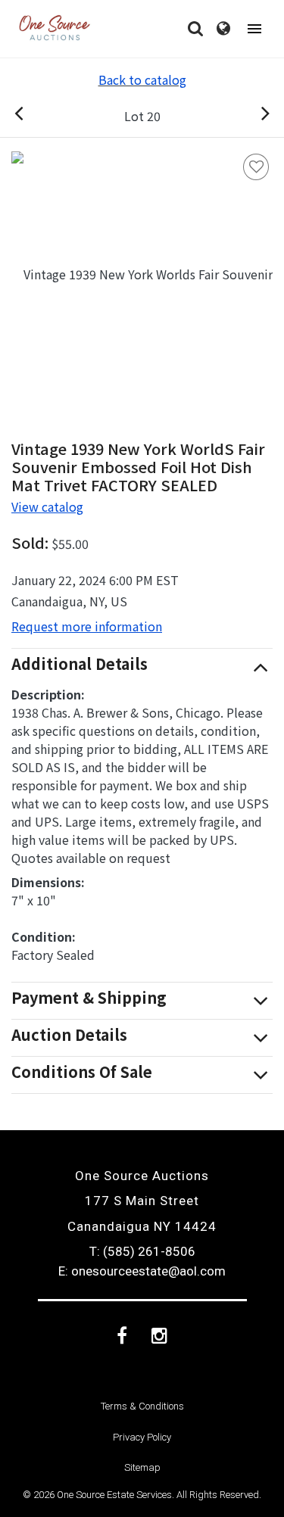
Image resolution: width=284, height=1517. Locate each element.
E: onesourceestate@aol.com (142, 1271)
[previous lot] (35, 116)
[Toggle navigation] (254, 29)
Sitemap (142, 1467)
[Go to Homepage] (54, 28)
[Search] (195, 29)
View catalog (47, 506)
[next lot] (249, 116)
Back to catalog (142, 79)
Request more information (86, 626)
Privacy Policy (142, 1437)
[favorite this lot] (256, 167)
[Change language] (223, 29)
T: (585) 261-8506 (142, 1251)
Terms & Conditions (142, 1406)
